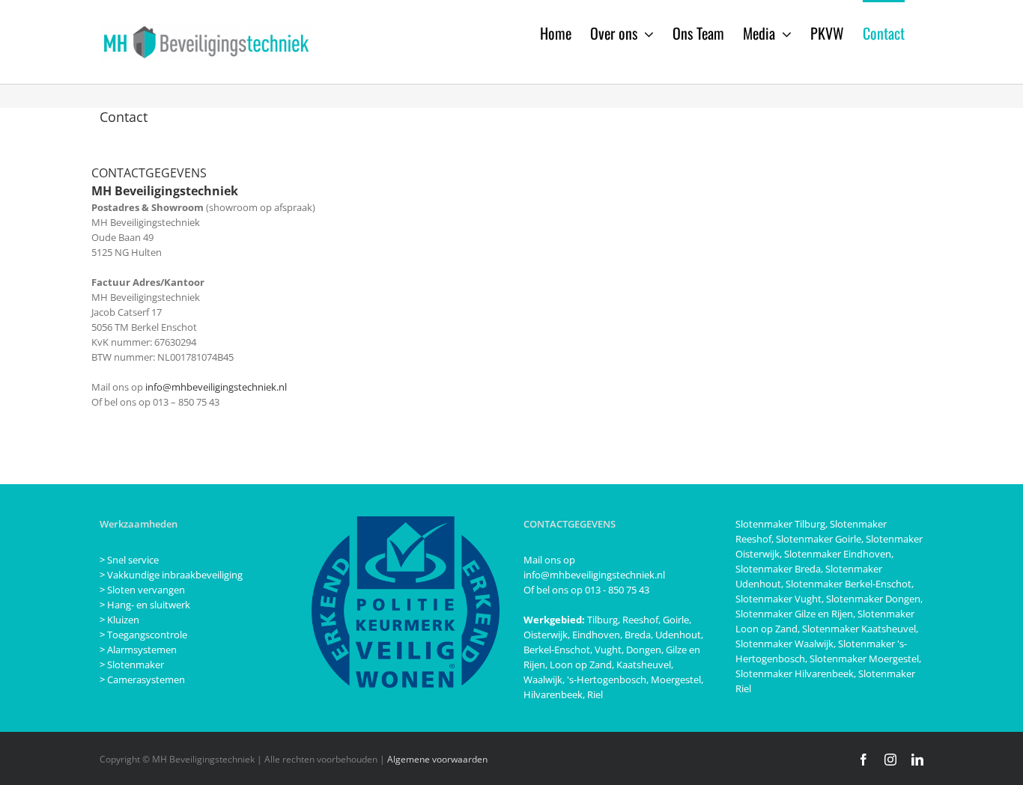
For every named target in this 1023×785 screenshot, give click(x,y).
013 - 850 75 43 (617, 589)
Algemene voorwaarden (437, 759)
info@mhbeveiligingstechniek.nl (216, 387)
